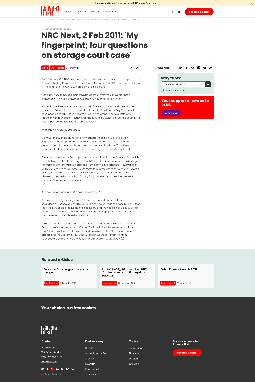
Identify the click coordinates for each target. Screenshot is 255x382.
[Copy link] (211, 68)
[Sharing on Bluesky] (205, 68)
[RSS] (72, 369)
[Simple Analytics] (51, 374)
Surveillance (136, 348)
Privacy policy (180, 90)
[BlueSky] (67, 369)
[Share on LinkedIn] (181, 68)
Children (134, 364)
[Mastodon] (62, 369)
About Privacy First (96, 353)
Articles (89, 358)
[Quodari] (57, 369)
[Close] (251, 4)
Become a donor (199, 11)
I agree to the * (175, 90)
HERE (113, 83)
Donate (89, 348)
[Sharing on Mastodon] (199, 68)
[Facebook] (47, 369)
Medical (133, 358)
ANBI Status (92, 374)
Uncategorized (57, 68)
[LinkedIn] (42, 369)
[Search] (172, 11)
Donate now (171, 112)
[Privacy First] (50, 11)
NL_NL (179, 12)
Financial (134, 353)
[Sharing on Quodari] (193, 68)
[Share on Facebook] (187, 68)
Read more (151, 3)
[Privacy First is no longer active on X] (52, 369)
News (68, 11)
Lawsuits (81, 11)
